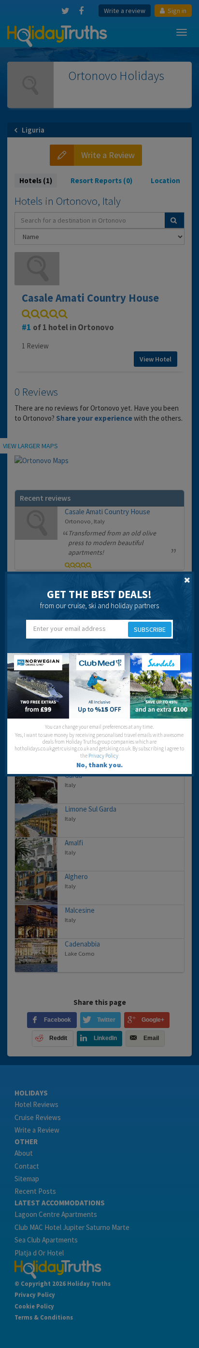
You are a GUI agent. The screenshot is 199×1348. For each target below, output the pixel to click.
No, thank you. (99, 765)
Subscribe (150, 629)
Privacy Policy (103, 755)
